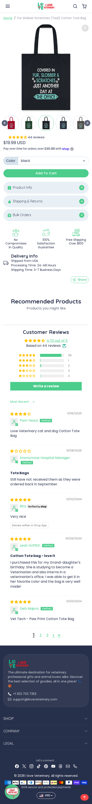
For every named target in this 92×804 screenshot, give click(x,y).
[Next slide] (87, 123)
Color (10, 160)
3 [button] (47, 635)
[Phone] (75, 766)
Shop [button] (8, 718)
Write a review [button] (46, 386)
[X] (24, 766)
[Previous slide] (5, 123)
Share (82, 280)
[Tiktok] (38, 766)
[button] (12, 6)
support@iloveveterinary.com (35, 699)
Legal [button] (8, 743)
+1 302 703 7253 (24, 694)
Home (7, 18)
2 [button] (41, 635)
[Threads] (60, 766)
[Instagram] (31, 766)
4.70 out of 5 (57, 340)
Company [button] (11, 731)
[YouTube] (53, 766)
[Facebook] (17, 766)
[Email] (67, 766)
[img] (20, 414)
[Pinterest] (46, 766)
